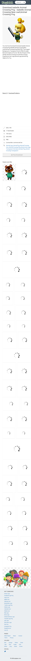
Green (21, 642)
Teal (5, 644)
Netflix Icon (6, 599)
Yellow (16, 642)
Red (5, 642)
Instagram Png (7, 626)
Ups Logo (6, 620)
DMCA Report (7, 635)
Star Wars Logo (8, 622)
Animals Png (21, 149)
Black (15, 646)
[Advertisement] (15, 75)
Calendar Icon (7, 609)
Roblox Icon (7, 611)
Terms (5, 637)
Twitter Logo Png (8, 605)
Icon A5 (6, 630)
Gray (11, 646)
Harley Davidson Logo (9, 616)
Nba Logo (6, 613)
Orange (10, 642)
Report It (5, 93)
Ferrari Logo (7, 593)
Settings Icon (7, 601)
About (14, 635)
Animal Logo (9, 145)
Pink (20, 644)
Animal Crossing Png (14, 147)
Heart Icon (6, 597)
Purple (15, 644)
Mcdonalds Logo (8, 603)
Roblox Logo (7, 607)
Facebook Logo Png (8, 595)
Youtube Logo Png (8, 618)
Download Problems (14, 93)
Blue (10, 644)
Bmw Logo (6, 614)
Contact (20, 635)
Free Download (17, 155)
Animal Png (16, 145)
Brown (20, 646)
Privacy (11, 637)
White (5, 646)
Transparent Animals (12, 149)
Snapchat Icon (7, 628)
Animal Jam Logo (25, 147)
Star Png (6, 624)
